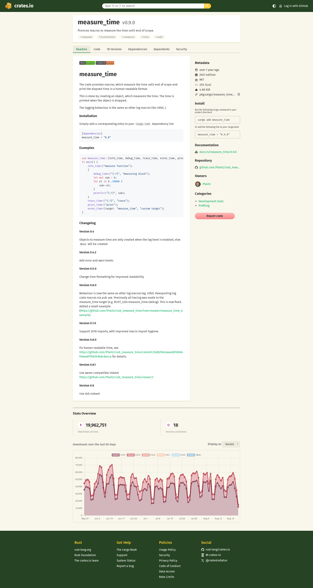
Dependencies (137, 49)
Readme (81, 49)
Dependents (162, 49)
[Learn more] (238, 95)
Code (97, 49)
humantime (107, 37)
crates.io (24, 6)
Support (122, 555)
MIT (201, 79)
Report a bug (125, 566)
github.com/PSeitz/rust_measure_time (219, 167)
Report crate (214, 216)
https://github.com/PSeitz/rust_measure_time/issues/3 (116, 377)
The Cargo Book (127, 549)
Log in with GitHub (296, 6)
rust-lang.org (82, 549)
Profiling (204, 205)
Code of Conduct (170, 566)
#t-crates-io (211, 555)
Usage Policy (167, 549)
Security (181, 49)
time (145, 37)
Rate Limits (166, 577)
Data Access (167, 571)
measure (128, 37)
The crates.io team (86, 560)
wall (159, 37)
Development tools (211, 201)
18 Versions (114, 49)
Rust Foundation (85, 555)
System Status (126, 560)
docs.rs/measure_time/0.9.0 (218, 152)
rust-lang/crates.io (215, 549)
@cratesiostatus (214, 560)
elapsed (86, 37)
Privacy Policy (168, 560)
